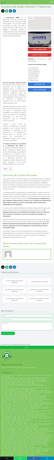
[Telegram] (14, 11)
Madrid (27, 415)
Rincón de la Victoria (23, 431)
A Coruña (3, 375)
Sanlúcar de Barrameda (41, 436)
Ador (16, 375)
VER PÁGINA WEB (39, 84)
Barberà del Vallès (24, 385)
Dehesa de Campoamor (33, 398)
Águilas (25, 375)
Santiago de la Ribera (12, 443)
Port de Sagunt (20, 428)
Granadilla (40, 404)
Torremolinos (21, 448)
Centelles (15, 394)
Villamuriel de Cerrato (32, 454)
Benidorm (23, 388)
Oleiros (13, 423)
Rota (10, 432)
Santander (33, 442)
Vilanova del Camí (20, 452)
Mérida (22, 418)
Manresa (29, 417)
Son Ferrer (31, 445)
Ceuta (30, 394)
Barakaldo (12, 385)
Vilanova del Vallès (29, 452)
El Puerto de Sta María (32, 400)
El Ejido (39, 399)
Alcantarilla (6, 377)
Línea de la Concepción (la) (25, 413)
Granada (35, 404)
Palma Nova (7, 424)
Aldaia (25, 377)
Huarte (19, 405)
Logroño (11, 414)
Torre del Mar (25, 447)
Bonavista (7, 389)
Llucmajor (6, 414)
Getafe (9, 404)
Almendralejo (27, 379)
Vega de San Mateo (17, 451)
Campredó (20, 391)
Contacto (3, 367)
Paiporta (40, 423)
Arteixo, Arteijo (19, 382)
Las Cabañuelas (25, 410)
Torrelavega (7, 448)
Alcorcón (21, 377)
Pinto (7, 427)
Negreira (10, 422)
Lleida (38, 413)
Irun (13, 407)
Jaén (17, 407)
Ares (11, 381)
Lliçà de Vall (42, 413)
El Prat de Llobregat (16, 400)
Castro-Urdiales (8, 394)
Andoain (18, 380)
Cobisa (29, 395)
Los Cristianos (29, 414)
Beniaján (18, 388)
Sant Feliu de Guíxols (20, 438)
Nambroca (45, 421)
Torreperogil (31, 448)
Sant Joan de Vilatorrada (43, 438)
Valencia (32, 450)
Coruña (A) (33, 396)
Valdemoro (27, 450)
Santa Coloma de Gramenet (23, 440)
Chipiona (8, 395)
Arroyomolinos (7, 382)
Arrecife (41, 381)
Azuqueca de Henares (21, 384)
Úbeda (18, 450)
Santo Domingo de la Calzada (25, 443)
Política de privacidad (11, 367)
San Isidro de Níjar (29, 433)
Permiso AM (35, 424)
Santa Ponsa (27, 442)
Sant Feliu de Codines (10, 438)
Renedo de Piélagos (10, 431)
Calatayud (41, 390)
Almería (33, 379)
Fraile (25, 403)
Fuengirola (29, 403)
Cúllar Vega (24, 398)
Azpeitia (13, 384)
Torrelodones (14, 448)
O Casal (24, 422)
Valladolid (37, 450)
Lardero (19, 410)
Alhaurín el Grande (8, 379)
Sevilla (18, 445)
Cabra (5, 390)
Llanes (34, 413)
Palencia (49, 423)
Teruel (29, 446)
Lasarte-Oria (23, 412)
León (10, 413)
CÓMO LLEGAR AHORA (39, 49)
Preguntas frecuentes (31, 367)
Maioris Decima (38, 415)
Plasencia (11, 427)
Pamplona (13, 424)
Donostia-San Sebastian (10, 399)
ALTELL (6, 380)
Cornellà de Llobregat (19, 396)
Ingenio (10, 407)
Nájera (40, 421)
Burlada (26, 389)
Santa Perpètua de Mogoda (11, 442)
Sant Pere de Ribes (11, 440)
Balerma (7, 385)
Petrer (27, 426)
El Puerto (24, 400)
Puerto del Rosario (12, 429)
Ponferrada (6, 428)
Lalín (6, 410)
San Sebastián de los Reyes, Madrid (15, 436)
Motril (23, 421)
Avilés (5, 384)
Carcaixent (5, 393)
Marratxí (44, 417)
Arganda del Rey (17, 381)
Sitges (22, 445)
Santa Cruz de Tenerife (35, 440)
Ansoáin (32, 380)
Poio (32, 427)
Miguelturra (32, 418)
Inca (6, 407)
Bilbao (34, 388)
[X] (2, 11)
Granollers (46, 404)
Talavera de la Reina (8, 446)
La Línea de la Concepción (34, 408)
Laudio (28, 412)
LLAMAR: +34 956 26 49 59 (39, 55)
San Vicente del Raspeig (29, 436)
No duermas (19, 422)
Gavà (6, 404)
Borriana (12, 389)
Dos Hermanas (20, 399)
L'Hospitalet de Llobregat (34, 407)
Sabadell (28, 432)
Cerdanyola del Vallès (23, 394)
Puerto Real (19, 429)
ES (26, 401)
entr (18, 401)
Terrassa (25, 446)
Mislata (5, 419)
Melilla (18, 418)
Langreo (10, 410)
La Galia (14, 408)
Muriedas (31, 421)
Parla (18, 424)
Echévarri (27, 399)
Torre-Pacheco (32, 447)
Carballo (41, 391)
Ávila (2, 384)
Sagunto (33, 432)
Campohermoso (13, 391)
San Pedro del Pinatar (32, 434)
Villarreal (7, 455)
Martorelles (49, 417)
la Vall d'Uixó (30, 409)
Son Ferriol (37, 445)
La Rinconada (14, 409)
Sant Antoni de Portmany (25, 437)
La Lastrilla (24, 408)
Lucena (15, 415)
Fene (13, 403)
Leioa (6, 413)
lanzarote (15, 410)
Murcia (26, 421)
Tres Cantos (9, 450)
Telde (21, 446)
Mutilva (36, 421)
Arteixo (13, 382)
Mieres (26, 418)
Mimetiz (41, 418)
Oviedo (35, 423)
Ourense (31, 423)
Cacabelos (9, 390)
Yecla (23, 455)
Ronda (44, 431)
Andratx (23, 380)
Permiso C (11, 426)
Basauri (6, 388)
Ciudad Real (24, 395)
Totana (3, 450)
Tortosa (50, 448)
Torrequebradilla (39, 448)
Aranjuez (7, 381)
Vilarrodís (7, 454)
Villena (11, 455)
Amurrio (14, 380)
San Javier (36, 433)
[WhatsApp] (6, 11)
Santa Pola (20, 442)
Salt (43, 432)
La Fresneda (8, 408)
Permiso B (41, 424)
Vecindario (9, 451)
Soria (41, 445)
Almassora (20, 379)
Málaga (14, 417)
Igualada (35, 405)
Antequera (37, 380)
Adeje (12, 375)
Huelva (23, 405)
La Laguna (19, 408)
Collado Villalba (35, 395)
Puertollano (35, 429)
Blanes (38, 388)
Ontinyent (21, 423)
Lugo (19, 415)
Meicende (14, 418)
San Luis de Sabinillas (11, 434)
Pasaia (21, 424)
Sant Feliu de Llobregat (31, 438)
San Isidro (21, 433)
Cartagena (16, 393)
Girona (24, 404)
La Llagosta (43, 408)
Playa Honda (27, 427)
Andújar (28, 380)
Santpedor (35, 443)
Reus (17, 431)
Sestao (14, 445)
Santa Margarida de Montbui (36, 441)
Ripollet (31, 431)
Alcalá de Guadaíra (42, 375)
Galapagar (48, 403)
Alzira (10, 380)
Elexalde (14, 401)
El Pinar (9, 400)
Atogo (32, 382)
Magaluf (32, 415)
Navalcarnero (4, 422)
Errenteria (22, 401)
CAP (37, 391)
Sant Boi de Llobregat (37, 437)
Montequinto (8, 421)
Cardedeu (10, 393)
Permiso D (17, 426)
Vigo (34, 451)
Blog (42, 388)
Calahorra (36, 390)
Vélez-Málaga (26, 451)
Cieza (19, 395)
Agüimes (30, 375)
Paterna (26, 424)
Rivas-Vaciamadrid (38, 431)
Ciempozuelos (14, 395)
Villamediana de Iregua (21, 454)
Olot (17, 423)
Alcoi (17, 377)
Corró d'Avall (27, 396)
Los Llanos (35, 414)
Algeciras (34, 377)
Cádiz (23, 390)
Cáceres (15, 390)
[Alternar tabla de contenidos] (9, 169)
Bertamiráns (29, 388)
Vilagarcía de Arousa (10, 452)
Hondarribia (13, 405)
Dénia (41, 398)
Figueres (21, 403)
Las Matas (43, 410)
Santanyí (39, 442)
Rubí (13, 432)
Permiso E (22, 426)
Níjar (14, 422)
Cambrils (7, 391)
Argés (28, 381)
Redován (41, 429)
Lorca (24, 414)
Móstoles (18, 421)
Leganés (32, 412)
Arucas (25, 382)
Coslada (39, 396)
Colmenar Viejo (43, 395)
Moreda (13, 421)
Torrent (26, 448)
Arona (37, 381)
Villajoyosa (12, 454)
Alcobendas (12, 377)
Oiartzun (8, 423)
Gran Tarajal (29, 404)
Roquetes (6, 432)
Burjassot (22, 389)
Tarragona (16, 446)
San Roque (40, 434)
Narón (50, 421)
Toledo (5, 447)
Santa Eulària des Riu (11, 441)
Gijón (17, 404)
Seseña (9, 445)
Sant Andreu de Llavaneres (12, 437)
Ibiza (31, 405)
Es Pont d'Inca (31, 401)
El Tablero (40, 400)
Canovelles (32, 391)
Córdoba (6, 396)
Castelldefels (30, 393)
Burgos (17, 389)
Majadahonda (9, 417)
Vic (31, 451)
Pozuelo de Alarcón (35, 428)
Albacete (35, 375)
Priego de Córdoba (44, 428)
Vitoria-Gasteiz (17, 455)
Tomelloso (14, 447)
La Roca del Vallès (22, 409)
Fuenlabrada (36, 403)
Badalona (34, 384)
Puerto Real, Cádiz (27, 429)
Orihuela (26, 423)
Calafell (31, 390)
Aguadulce (20, 375)
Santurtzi (40, 443)
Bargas (36, 385)
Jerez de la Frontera (23, 407)
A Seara (8, 375)
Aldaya (29, 377)
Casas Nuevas (23, 393)
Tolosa (9, 447)
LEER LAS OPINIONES (39, 89)
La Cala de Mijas (45, 407)
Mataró (3, 418)
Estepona (8, 403)
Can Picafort (26, 391)
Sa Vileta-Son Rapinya (20, 432)
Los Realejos (10, 415)
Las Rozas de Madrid (14, 412)
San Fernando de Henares (12, 433)
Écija (31, 399)
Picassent (32, 426)
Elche (7, 401)
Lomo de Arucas (18, 414)
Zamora (27, 455)
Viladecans (38, 451)
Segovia (5, 445)
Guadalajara (7, 405)
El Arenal (35, 399)
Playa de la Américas (19, 427)
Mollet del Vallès (21, 419)
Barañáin (17, 385)
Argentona (24, 381)
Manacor (24, 417)
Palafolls (45, 423)
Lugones (23, 415)
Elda (10, 401)
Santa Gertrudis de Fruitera (23, 441)
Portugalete (27, 428)
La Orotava (7, 409)
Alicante (15, 379)
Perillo (30, 424)
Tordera (19, 447)
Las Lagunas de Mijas (35, 410)
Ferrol (16, 403)
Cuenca (19, 398)
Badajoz (29, 384)
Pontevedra (13, 428)
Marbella (34, 417)
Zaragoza (32, 455)
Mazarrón (8, 418)
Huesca (27, 405)
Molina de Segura (12, 419)
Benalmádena (12, 388)
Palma (2, 424)
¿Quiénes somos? (21, 367)
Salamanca (38, 432)
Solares (26, 445)
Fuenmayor (42, 403)
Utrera (22, 450)
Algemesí (40, 377)
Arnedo (32, 381)
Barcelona (32, 385)
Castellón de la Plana (38, 393)
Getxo (13, 404)
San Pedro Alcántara (22, 434)
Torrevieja (46, 448)
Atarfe (29, 382)
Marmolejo (39, 417)
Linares (16, 413)
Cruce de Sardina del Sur (11, 398)
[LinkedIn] (10, 11)
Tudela (14, 450)
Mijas (37, 418)
